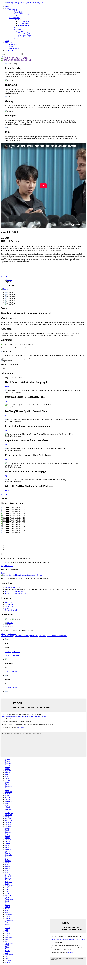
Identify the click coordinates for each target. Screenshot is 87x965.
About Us (8, 43)
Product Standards (15, 48)
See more (4, 276)
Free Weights (18, 12)
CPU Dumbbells (23, 21)
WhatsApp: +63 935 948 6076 (15, 593)
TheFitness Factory (21, 636)
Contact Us (9, 50)
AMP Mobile (12, 634)
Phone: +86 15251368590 (14, 591)
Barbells (16, 27)
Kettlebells (17, 29)
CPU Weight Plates (24, 33)
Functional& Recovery (21, 14)
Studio (16, 16)
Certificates (13, 44)
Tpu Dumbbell (52, 636)
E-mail (3, 573)
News (7, 41)
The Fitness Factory (7, 636)
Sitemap (3, 634)
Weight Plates (18, 31)
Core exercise (62, 636)
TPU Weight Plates (24, 35)
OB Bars (17, 39)
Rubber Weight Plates (25, 37)
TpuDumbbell (33, 636)
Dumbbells (17, 20)
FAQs (11, 46)
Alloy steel (42, 636)
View (7, 387)
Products (8, 8)
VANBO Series (14, 10)
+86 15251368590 (11, 688)
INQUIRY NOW (7, 566)
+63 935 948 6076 (11, 672)
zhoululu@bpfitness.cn (12, 587)
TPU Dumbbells (23, 23)
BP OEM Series (14, 18)
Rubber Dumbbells (24, 25)
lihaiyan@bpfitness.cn (12, 655)
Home (7, 6)
